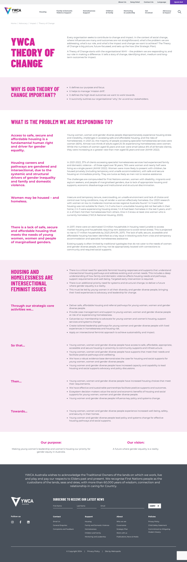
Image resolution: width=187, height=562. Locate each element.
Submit (152, 506)
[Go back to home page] (12, 11)
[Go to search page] (177, 12)
